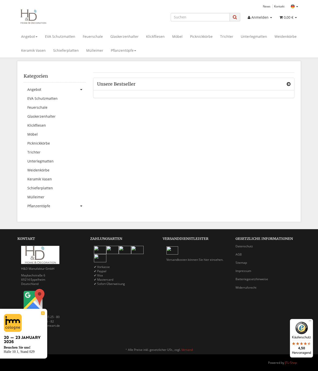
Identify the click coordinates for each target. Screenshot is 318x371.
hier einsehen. (213, 260)
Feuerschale (93, 36)
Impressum (243, 271)
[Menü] (310, 322)
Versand (187, 350)
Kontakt (279, 6)
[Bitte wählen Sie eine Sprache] (294, 6)
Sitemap (241, 263)
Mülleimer (94, 50)
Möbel (177, 36)
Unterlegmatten (254, 36)
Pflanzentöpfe (122, 50)
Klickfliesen (155, 36)
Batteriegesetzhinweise (252, 279)
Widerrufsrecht (246, 287)
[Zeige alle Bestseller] (288, 84)
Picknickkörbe (201, 36)
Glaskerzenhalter (124, 36)
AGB (239, 254)
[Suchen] (235, 17)
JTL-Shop (291, 363)
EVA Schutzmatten (60, 36)
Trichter (226, 36)
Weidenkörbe (286, 36)
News (267, 6)
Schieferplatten (66, 50)
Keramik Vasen (33, 50)
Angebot (28, 36)
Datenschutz (244, 246)
